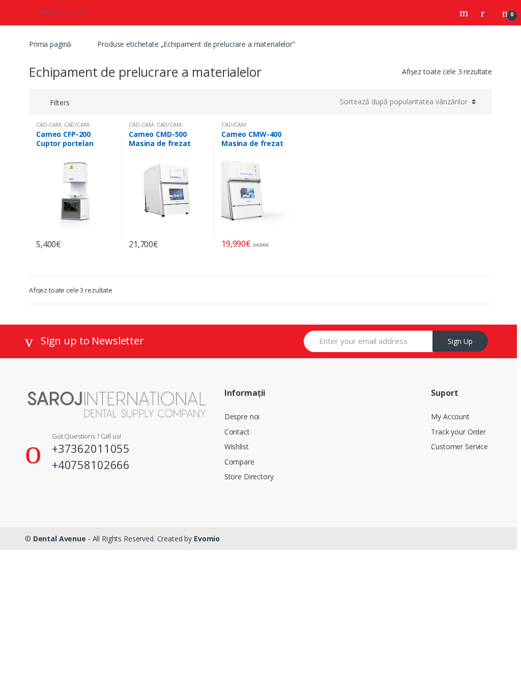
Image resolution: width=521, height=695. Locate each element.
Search (465, 12)
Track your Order (458, 432)
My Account (450, 416)
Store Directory (249, 476)
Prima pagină (50, 44)
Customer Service (459, 446)
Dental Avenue (59, 538)
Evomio (207, 538)
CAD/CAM (76, 124)
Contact (237, 432)
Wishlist (236, 446)
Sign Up (460, 341)
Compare (239, 462)
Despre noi (242, 416)
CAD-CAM (48, 124)
